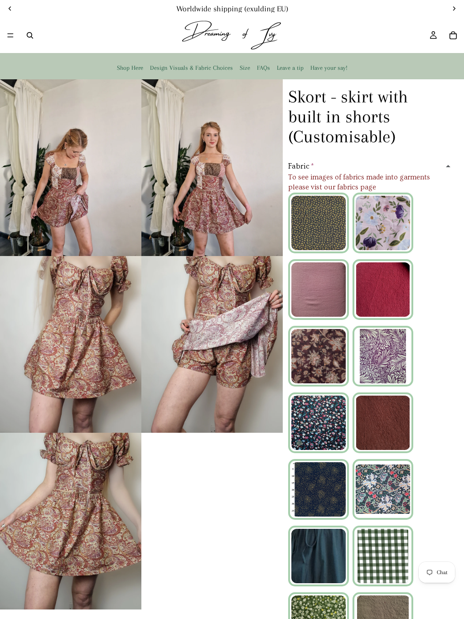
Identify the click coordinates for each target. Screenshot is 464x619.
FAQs (263, 67)
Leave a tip (290, 67)
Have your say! (329, 67)
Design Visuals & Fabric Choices (191, 67)
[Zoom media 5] (70, 521)
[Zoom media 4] (212, 344)
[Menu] (10, 35)
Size (245, 67)
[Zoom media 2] (212, 167)
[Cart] (453, 35)
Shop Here (130, 67)
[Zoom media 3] (70, 344)
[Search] (30, 35)
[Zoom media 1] (70, 167)
